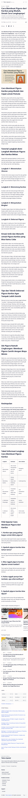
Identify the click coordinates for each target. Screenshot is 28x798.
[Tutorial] (9, 652)
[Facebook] (3, 766)
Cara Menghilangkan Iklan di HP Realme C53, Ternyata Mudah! (14, 665)
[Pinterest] (8, 766)
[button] (24, 2)
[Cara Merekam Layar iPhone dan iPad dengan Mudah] (11, 613)
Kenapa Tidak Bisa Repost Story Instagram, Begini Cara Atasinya (14, 678)
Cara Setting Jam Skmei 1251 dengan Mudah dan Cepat (14, 672)
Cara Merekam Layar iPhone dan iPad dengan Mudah (11, 621)
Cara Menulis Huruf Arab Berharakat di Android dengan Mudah (13, 655)
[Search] (26, 2)
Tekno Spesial (6, 2)
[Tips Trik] (10, 682)
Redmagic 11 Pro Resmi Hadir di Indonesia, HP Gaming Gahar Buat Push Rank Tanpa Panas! (14, 731)
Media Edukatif (5, 772)
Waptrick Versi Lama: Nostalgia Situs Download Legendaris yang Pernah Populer (12, 740)
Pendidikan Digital (6, 774)
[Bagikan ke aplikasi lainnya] (13, 26)
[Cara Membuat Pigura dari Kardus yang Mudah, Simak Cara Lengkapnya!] (14, 76)
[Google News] (14, 766)
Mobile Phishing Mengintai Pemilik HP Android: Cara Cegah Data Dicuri (13, 685)
